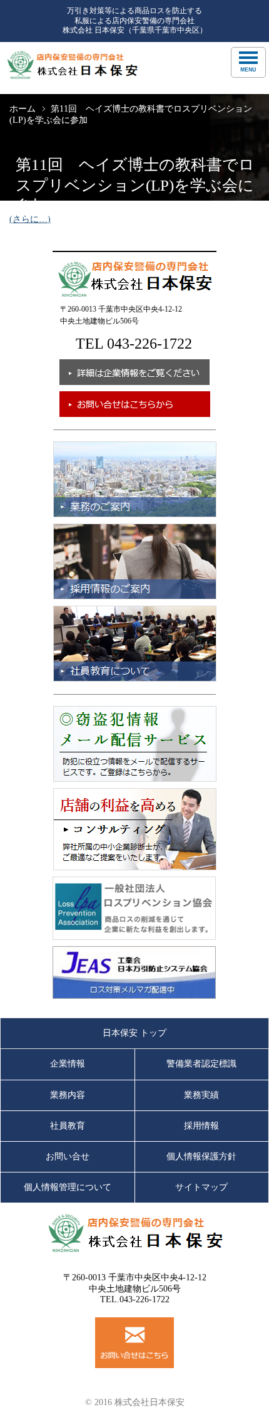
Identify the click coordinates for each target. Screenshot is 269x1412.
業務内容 (67, 1095)
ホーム (22, 108)
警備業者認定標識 (201, 1063)
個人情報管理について (67, 1187)
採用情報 (201, 1125)
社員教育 (67, 1125)
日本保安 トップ (134, 1033)
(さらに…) (30, 219)
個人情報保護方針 (201, 1156)
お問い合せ (67, 1156)
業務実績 (201, 1095)
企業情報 (67, 1063)
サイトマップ (201, 1187)
